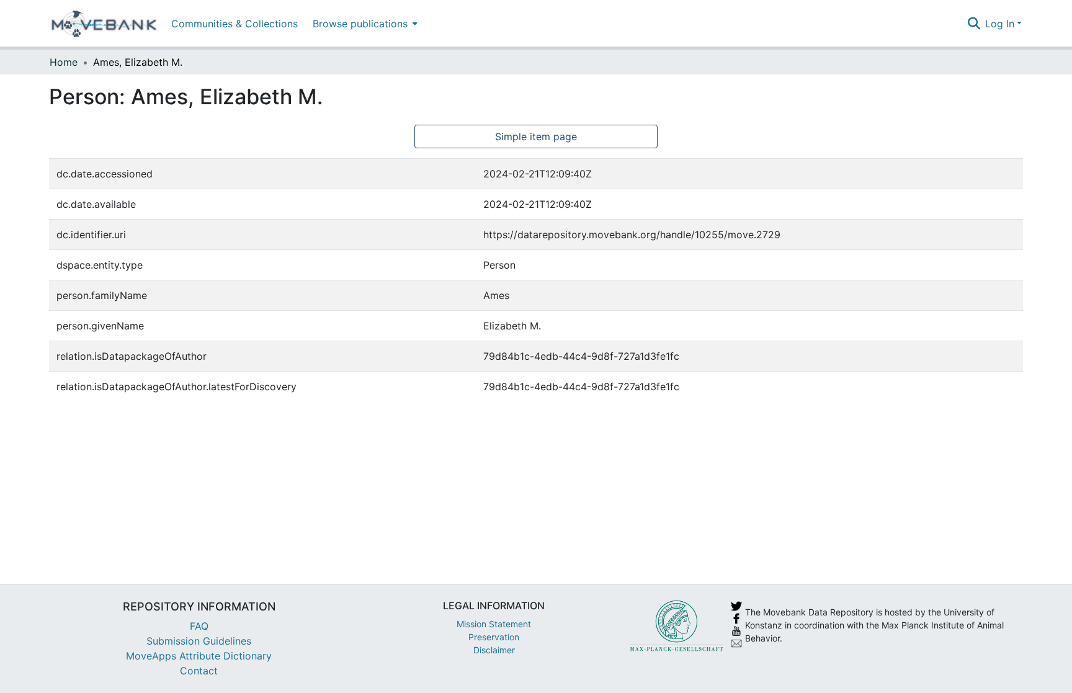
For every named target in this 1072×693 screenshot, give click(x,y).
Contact (199, 670)
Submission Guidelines (198, 641)
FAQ (199, 626)
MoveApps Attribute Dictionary (199, 656)
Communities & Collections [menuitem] (234, 23)
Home (64, 62)
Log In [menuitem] (999, 23)
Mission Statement (494, 624)
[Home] (104, 23)
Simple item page (536, 136)
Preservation (493, 637)
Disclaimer (494, 650)
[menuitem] (364, 23)
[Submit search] (973, 23)
